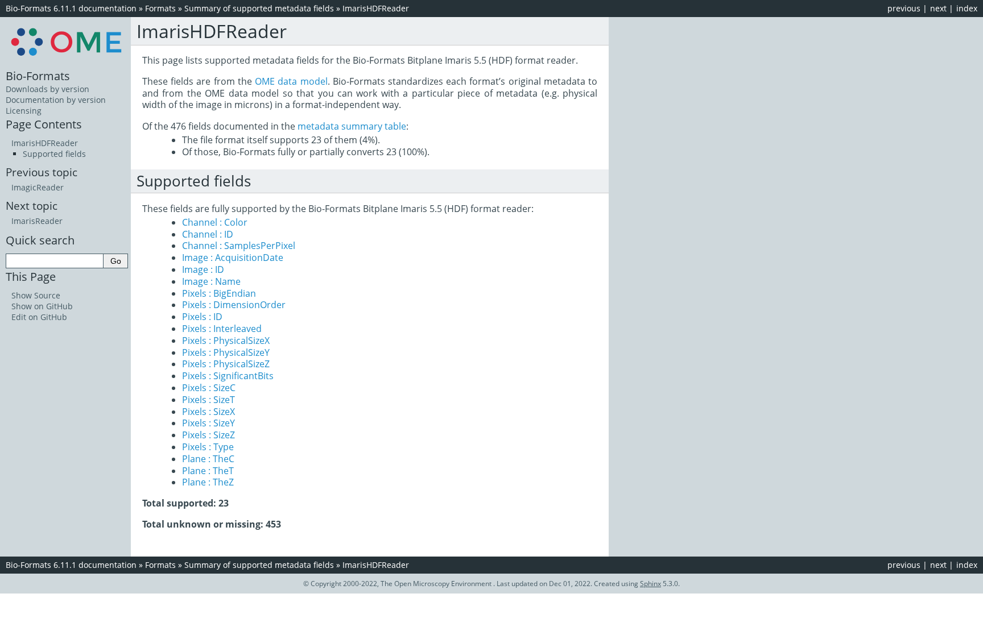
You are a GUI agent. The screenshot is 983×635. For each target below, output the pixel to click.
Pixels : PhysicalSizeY (226, 352)
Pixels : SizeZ (208, 435)
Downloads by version (47, 89)
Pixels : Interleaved (222, 328)
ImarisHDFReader (375, 8)
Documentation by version (56, 99)
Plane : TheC (208, 459)
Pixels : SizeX (208, 411)
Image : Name (211, 281)
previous (903, 8)
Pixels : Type (208, 447)
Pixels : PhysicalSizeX (226, 340)
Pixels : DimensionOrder (234, 304)
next (938, 8)
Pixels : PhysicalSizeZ (226, 364)
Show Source (35, 295)
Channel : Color (214, 222)
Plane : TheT (208, 470)
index (966, 8)
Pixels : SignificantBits (228, 376)
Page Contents (44, 124)
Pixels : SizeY (208, 423)
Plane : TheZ (208, 482)
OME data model (291, 81)
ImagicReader (37, 187)
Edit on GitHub (39, 317)
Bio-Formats (38, 76)
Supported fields (54, 153)
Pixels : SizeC (209, 387)
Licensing (24, 110)
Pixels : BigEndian (219, 293)
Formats (160, 8)
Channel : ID (207, 234)
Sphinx (650, 583)
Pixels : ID (202, 316)
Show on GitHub (42, 306)
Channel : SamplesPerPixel (238, 245)
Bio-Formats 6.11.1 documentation (71, 8)
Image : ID (203, 269)
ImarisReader (37, 220)
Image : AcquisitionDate (232, 257)
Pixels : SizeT (208, 399)
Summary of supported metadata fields (259, 8)
